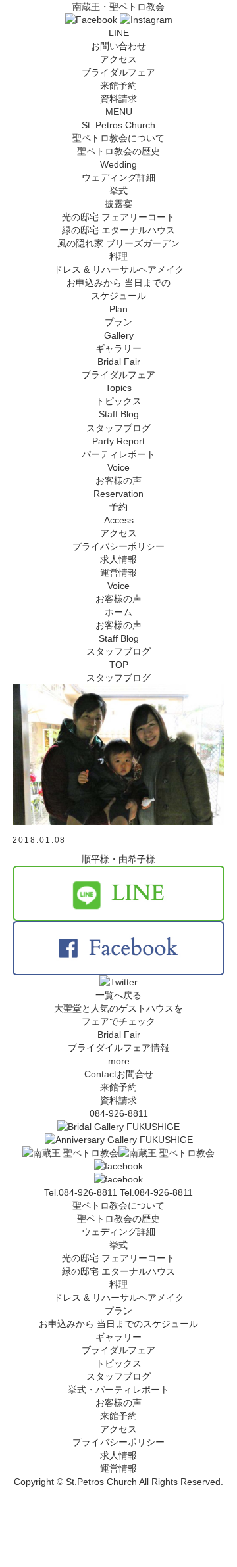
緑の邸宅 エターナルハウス (118, 230)
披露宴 (118, 204)
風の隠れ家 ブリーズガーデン (118, 243)
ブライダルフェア (118, 72)
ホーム (118, 612)
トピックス (118, 1363)
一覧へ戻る (118, 995)
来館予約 (118, 85)
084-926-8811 (119, 1113)
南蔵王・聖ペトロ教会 (118, 6)
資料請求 (118, 98)
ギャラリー (118, 1337)
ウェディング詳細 (118, 1232)
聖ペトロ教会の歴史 (118, 151)
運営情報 (118, 572)
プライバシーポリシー (118, 546)
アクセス (118, 59)
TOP (118, 664)
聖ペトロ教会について (118, 1205)
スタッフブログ (118, 1376)
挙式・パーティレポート (118, 1389)
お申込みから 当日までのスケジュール (118, 1324)
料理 (118, 256)
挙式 (118, 190)
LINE (119, 33)
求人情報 (118, 559)
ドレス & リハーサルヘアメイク (118, 269)
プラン (118, 1310)
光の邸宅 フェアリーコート (118, 217)
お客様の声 (118, 1402)
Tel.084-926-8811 (156, 1192)
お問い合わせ (118, 46)
